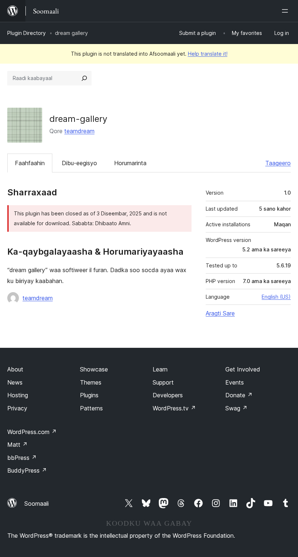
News (15, 382)
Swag (236, 408)
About (15, 369)
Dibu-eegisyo (79, 163)
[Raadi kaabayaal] (84, 78)
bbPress (22, 457)
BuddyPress (27, 470)
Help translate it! (207, 54)
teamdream (79, 131)
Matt (17, 444)
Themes (90, 382)
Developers (168, 395)
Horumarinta (130, 163)
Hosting (17, 395)
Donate (239, 395)
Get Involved (242, 369)
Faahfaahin (30, 163)
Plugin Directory (26, 33)
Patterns (91, 408)
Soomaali (36, 503)
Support (163, 382)
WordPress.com (32, 431)
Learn (160, 369)
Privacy (17, 408)
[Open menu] (286, 11)
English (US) (276, 297)
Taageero (278, 163)
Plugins (89, 395)
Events (234, 382)
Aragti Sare (220, 313)
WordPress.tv (174, 408)
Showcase (94, 369)
